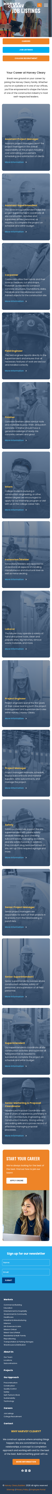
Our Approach (11, 1377)
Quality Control (10, 1389)
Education (8, 1308)
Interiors (7, 1323)
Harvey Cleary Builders (15, 1485)
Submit (8, 1280)
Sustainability (9, 1398)
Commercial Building (13, 1305)
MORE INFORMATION (26, 1461)
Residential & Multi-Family (15, 1335)
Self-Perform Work (12, 1395)
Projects (8, 1370)
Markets (8, 1299)
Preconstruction (10, 1382)
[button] (39, 5)
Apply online (16, 1180)
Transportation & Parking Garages (18, 1341)
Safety (6, 1392)
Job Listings (9, 1413)
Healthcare (8, 1317)
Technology (9, 1401)
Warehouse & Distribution (15, 1345)
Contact (8, 1423)
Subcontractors (10, 1363)
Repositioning (10, 1338)
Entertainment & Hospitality (15, 1311)
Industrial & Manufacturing (15, 1320)
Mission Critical (10, 1329)
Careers (8, 1408)
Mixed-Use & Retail (12, 1332)
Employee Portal (37, 1489)
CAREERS (26, 41)
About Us (8, 1351)
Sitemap (11, 1489)
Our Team (8, 1357)
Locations (8, 1360)
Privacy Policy (22, 1489)
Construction (9, 1385)
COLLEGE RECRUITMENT (26, 58)
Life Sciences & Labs (12, 1326)
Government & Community (15, 1314)
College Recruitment (13, 1416)
